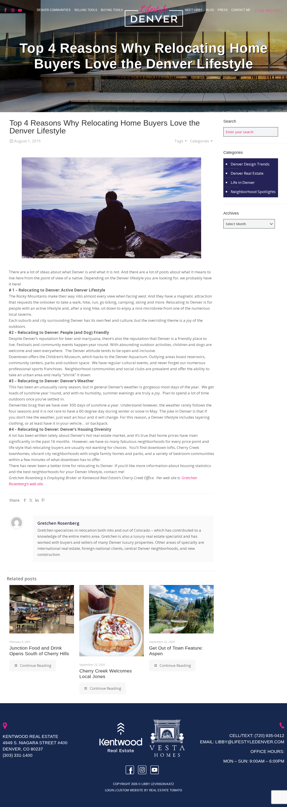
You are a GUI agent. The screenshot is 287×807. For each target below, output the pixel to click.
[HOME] (154, 15)
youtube (20, 10)
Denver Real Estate (247, 173)
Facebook (6, 10)
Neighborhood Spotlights (253, 191)
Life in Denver (243, 182)
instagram (13, 10)
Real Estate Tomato (165, 790)
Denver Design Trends (250, 164)
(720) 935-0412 (269, 735)
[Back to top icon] (265, 798)
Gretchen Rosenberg (58, 523)
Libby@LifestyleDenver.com (249, 742)
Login (110, 790)
